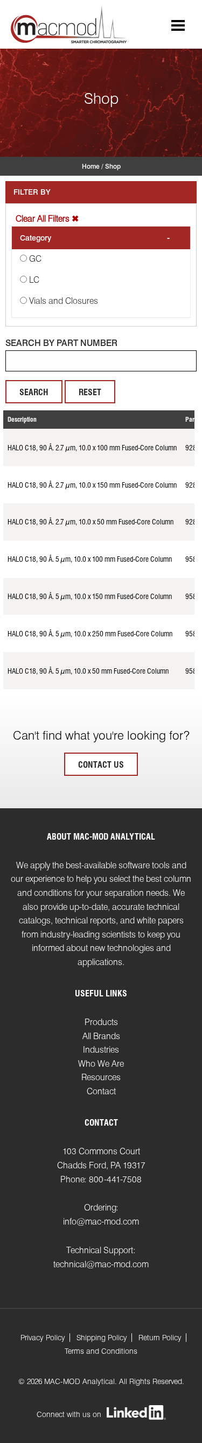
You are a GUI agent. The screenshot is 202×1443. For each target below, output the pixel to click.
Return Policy (160, 1337)
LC (34, 280)
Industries (101, 1050)
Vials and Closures (63, 301)
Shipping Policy (101, 1337)
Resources (101, 1077)
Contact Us (101, 765)
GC (35, 259)
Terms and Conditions (101, 1351)
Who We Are (101, 1064)
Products (101, 1022)
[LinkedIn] (136, 1413)
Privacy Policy (42, 1337)
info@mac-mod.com (101, 1221)
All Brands (101, 1036)
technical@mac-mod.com (101, 1264)
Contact (101, 1091)
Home (91, 166)
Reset (90, 392)
